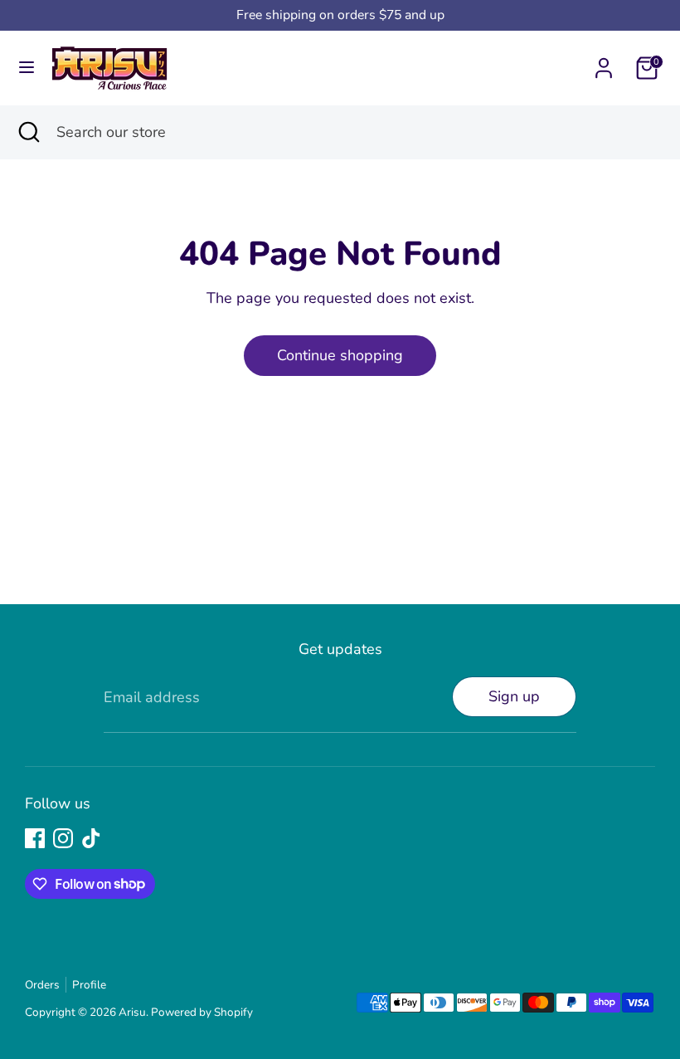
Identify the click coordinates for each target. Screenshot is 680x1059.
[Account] (603, 63)
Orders (42, 985)
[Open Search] (28, 132)
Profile (89, 985)
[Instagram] (63, 838)
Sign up (514, 696)
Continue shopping (340, 355)
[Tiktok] (91, 838)
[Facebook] (35, 838)
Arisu (132, 1012)
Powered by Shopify (202, 1012)
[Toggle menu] (26, 68)
